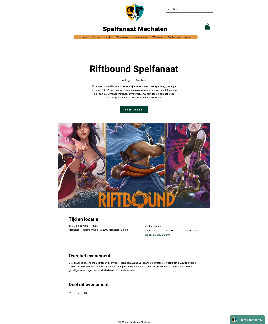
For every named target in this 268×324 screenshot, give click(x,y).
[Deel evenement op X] (77, 293)
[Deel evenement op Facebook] (70, 293)
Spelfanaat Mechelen (135, 29)
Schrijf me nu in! (134, 109)
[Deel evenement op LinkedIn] (85, 293)
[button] (207, 26)
